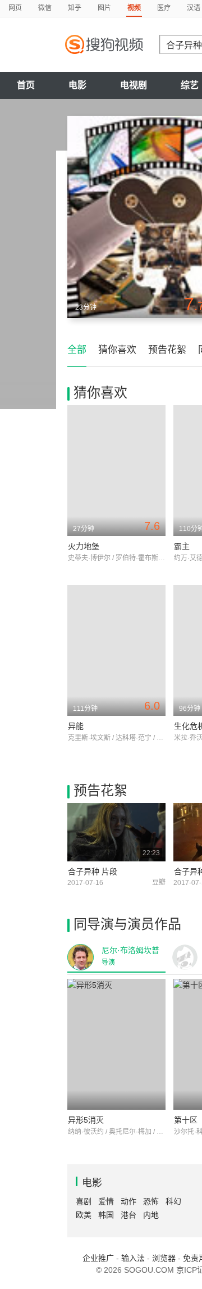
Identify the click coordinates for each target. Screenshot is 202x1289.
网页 (15, 8)
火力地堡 (83, 546)
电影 (77, 85)
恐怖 (151, 1201)
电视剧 (133, 85)
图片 (104, 8)
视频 (134, 8)
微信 (45, 8)
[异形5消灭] (116, 1044)
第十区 (186, 1119)
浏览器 (164, 1258)
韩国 (106, 1214)
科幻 (173, 1201)
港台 (128, 1214)
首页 (26, 85)
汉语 (193, 8)
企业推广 (98, 1258)
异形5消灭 (86, 1119)
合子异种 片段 (92, 871)
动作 (128, 1201)
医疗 (164, 8)
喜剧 (83, 1201)
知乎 (74, 8)
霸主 (182, 546)
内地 (151, 1214)
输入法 (133, 1258)
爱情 (106, 1201)
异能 (76, 725)
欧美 (83, 1214)
